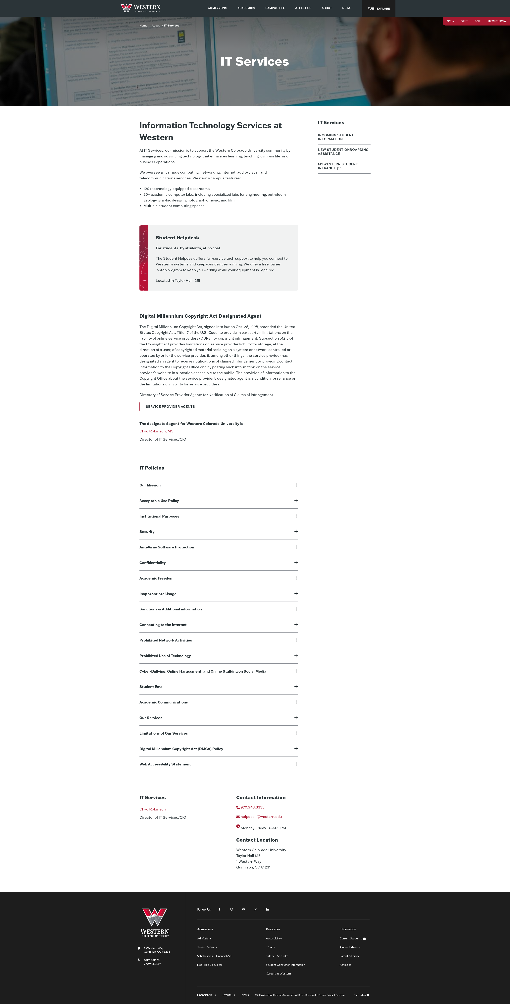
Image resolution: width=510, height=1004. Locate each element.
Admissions (152, 961)
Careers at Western (278, 973)
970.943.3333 (253, 807)
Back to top (360, 994)
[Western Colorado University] (154, 935)
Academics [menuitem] (246, 8)
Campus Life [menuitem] (275, 8)
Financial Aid (205, 994)
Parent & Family (349, 956)
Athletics (345, 964)
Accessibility (274, 938)
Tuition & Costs (207, 947)
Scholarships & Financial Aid (214, 956)
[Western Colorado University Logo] (141, 8)
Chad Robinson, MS (156, 431)
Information (348, 929)
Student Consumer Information (285, 964)
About (156, 25)
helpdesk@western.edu (261, 816)
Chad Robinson (152, 809)
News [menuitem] (346, 8)
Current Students (351, 938)
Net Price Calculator (209, 964)
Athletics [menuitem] (303, 8)
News (245, 994)
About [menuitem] (327, 8)
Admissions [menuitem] (217, 8)
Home (143, 25)
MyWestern (496, 21)
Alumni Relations (350, 947)
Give (478, 21)
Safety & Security (277, 956)
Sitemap (340, 994)
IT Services (171, 25)
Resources (273, 929)
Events (227, 994)
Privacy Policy (326, 994)
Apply (450, 21)
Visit (464, 21)
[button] (378, 8)
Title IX (270, 947)
